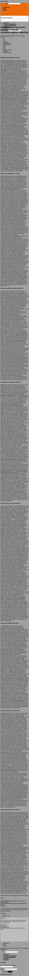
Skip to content (4, 1)
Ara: (7, 3)
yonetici (23, 35)
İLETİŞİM (5, 960)
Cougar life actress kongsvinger (8, 769)
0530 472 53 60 (4, 925)
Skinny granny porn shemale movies (15, 340)
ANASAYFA (6, 23)
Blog (4, 8)
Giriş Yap (10, 971)
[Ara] (6, 5)
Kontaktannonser (7, 52)
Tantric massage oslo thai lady (19, 334)
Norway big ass (7, 44)
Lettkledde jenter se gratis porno (8, 98)
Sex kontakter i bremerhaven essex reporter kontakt (14, 471)
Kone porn (5, 42)
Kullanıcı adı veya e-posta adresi (9, 965)
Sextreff (5, 51)
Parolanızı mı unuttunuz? (6, 974)
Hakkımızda (6, 7)
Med (4, 46)
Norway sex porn (7, 43)
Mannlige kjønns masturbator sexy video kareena (12, 459)
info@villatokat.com (5, 927)
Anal (4, 48)
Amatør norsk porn (7, 50)
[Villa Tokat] (6, 17)
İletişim (5, 10)
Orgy (4, 40)
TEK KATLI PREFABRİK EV (10, 24)
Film (4, 47)
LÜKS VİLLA (6, 958)
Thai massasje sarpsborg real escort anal (14, 678)
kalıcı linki (16, 895)
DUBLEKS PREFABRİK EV (9, 25)
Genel (2, 23)
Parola (2, 969)
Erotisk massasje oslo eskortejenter (12, 394)
